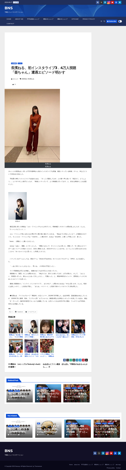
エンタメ (20, 63)
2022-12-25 (70, 399)
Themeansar (38, 466)
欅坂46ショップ (48, 19)
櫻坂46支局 (16, 390)
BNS (9, 8)
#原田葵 (24, 79)
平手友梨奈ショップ (33, 19)
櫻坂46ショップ (62, 19)
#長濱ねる (30, 79)
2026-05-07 (13, 399)
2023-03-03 (42, 399)
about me (19, 19)
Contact (10, 23)
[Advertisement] (48, 45)
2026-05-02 (42, 434)
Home (9, 19)
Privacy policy (89, 19)
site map (75, 19)
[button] (104, 21)
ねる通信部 (14, 63)
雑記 (38, 423)
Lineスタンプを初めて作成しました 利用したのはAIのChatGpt (48, 429)
